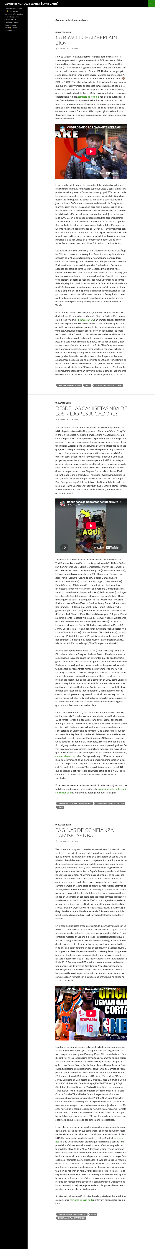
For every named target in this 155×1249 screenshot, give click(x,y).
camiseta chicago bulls (81, 1199)
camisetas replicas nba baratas (72, 1214)
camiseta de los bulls (88, 96)
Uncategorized (63, 32)
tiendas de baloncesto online (108, 385)
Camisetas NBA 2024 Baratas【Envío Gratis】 (32, 3)
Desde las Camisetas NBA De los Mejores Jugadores (91, 411)
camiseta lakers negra (66, 756)
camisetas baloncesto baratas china (75, 803)
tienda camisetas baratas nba (71, 1218)
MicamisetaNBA (85, 319)
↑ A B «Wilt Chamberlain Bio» (86, 40)
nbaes (87, 385)
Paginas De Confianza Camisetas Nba (84, 833)
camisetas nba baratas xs (69, 385)
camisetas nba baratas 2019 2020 (110, 803)
